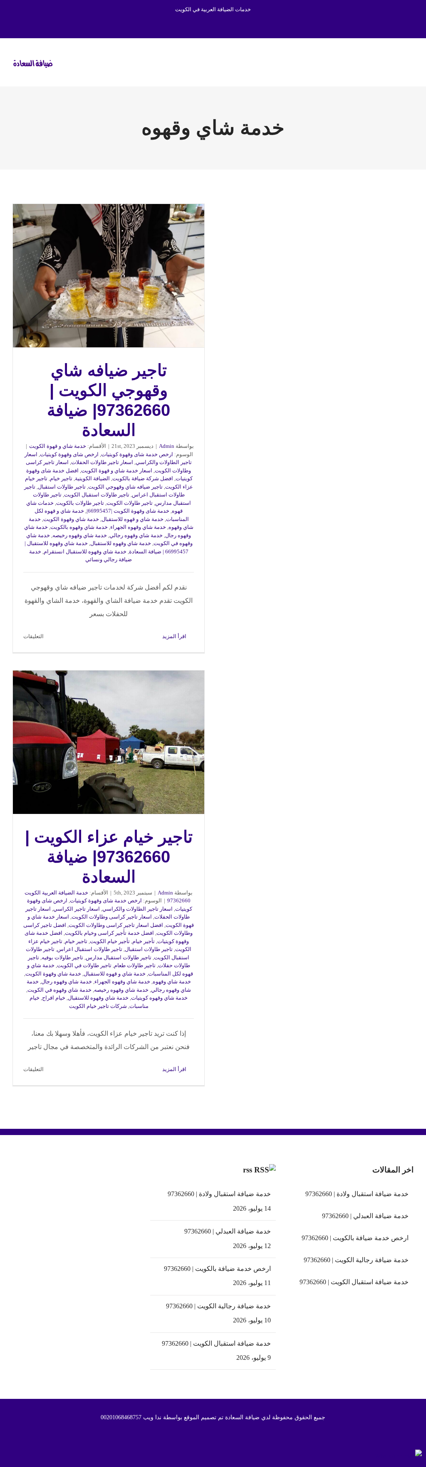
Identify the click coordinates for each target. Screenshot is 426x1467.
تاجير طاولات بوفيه (62, 957)
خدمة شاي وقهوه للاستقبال (120, 543)
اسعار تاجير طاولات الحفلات (102, 462)
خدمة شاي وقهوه (172, 981)
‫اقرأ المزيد (175, 636)
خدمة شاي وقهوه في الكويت (59, 990)
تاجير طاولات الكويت (129, 503)
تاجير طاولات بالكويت (80, 503)
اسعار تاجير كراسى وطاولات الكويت (112, 917)
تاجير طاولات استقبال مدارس (118, 957)
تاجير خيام (61, 478)
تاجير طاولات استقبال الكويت (96, 494)
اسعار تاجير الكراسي (76, 909)
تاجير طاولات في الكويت (84, 965)
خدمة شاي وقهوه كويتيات (159, 998)
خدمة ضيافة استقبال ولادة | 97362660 (219, 1193)
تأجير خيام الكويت (110, 941)
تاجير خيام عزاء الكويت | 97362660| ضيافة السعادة (108, 742)
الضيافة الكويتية (92, 478)
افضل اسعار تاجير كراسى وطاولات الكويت (116, 925)
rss (247, 1169)
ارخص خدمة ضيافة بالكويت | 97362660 (217, 1268)
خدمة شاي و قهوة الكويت (57, 446)
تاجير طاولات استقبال (62, 487)
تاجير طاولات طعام (135, 965)
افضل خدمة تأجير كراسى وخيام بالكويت (109, 933)
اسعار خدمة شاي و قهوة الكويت (116, 470)
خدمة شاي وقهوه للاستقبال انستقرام (85, 551)
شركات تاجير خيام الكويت (98, 1006)
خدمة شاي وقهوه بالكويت (79, 527)
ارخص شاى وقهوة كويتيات (69, 454)
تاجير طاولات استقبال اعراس (89, 949)
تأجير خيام (143, 941)
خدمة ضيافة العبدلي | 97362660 (227, 1231)
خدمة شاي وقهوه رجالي (136, 535)
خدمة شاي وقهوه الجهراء (138, 527)
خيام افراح (53, 998)
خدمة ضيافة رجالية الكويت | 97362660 (218, 1306)
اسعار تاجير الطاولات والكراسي (137, 909)
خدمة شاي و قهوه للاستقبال (132, 519)
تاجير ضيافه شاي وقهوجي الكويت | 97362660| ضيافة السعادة (108, 276)
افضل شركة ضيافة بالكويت (142, 478)
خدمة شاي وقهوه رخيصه (79, 535)
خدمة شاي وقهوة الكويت (71, 519)
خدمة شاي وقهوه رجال (66, 981)
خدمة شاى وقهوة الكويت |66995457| (128, 511)
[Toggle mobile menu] (410, 61)
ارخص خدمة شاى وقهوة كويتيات (137, 454)
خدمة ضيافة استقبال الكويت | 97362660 (216, 1343)
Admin (166, 446)
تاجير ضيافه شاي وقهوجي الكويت (125, 487)
